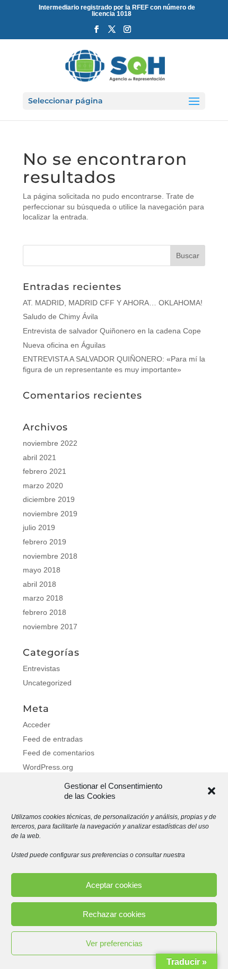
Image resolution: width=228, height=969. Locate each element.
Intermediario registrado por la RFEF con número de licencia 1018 (117, 10)
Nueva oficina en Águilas (64, 345)
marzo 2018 (43, 598)
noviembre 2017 (50, 626)
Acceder (36, 724)
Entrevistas (41, 668)
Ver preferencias (114, 943)
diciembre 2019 (49, 499)
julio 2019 (39, 527)
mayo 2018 (41, 570)
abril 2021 (39, 457)
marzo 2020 (43, 485)
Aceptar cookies (114, 884)
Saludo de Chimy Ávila (60, 316)
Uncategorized (47, 683)
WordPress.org (48, 767)
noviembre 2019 (50, 513)
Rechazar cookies (114, 914)
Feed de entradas (53, 739)
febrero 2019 (44, 542)
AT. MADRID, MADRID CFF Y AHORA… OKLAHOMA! (113, 302)
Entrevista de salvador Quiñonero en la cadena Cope (112, 331)
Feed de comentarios (58, 752)
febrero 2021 (44, 471)
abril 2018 (39, 584)
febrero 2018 (44, 612)
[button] (211, 791)
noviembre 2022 (50, 443)
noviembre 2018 (50, 556)
